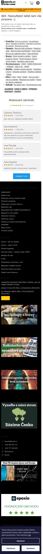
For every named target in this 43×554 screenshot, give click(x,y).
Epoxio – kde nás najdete (10, 242)
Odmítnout (10, 548)
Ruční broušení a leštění (22, 56)
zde (29, 535)
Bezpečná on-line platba (9, 213)
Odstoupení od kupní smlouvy (11, 204)
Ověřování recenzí (7, 219)
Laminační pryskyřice (33, 43)
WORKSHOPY (5, 192)
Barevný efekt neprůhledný (20, 51)
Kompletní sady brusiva (25, 61)
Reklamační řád (6, 207)
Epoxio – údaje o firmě (9, 245)
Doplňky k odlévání (35, 72)
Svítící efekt (36, 51)
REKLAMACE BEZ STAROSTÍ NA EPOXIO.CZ (15, 210)
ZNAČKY (18, 91)
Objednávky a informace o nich (12, 262)
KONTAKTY (9, 91)
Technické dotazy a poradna (11, 269)
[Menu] (38, 3)
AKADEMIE (9, 89)
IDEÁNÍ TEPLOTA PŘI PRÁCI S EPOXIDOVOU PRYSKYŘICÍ (20, 288)
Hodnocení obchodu (21, 100)
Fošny (13, 77)
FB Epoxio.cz (9, 451)
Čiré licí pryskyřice (21, 41)
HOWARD (10, 66)
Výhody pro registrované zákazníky (13, 222)
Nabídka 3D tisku (7, 255)
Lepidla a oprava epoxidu (23, 69)
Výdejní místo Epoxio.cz (9, 272)
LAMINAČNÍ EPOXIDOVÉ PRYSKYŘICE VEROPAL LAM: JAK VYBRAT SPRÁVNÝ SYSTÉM (20, 283)
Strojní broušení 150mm (28, 59)
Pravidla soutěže (7, 231)
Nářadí (9, 74)
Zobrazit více (21, 176)
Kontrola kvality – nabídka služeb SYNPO (15, 252)
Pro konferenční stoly (34, 85)
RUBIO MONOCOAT (34, 64)
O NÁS (3, 259)
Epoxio (7, 455)
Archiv (5, 298)
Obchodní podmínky (8, 201)
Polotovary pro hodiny (27, 79)
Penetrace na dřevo (21, 46)
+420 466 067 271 (11, 445)
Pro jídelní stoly (19, 85)
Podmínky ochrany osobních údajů (13, 198)
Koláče (25, 77)
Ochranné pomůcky (19, 72)
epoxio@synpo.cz (11, 441)
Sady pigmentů (32, 53)
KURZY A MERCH (20, 89)
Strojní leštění (11, 61)
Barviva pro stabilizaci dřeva (16, 53)
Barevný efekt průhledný (23, 48)
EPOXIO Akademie (7, 249)
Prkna (19, 77)
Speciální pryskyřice (18, 43)
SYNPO (26, 66)
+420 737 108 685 (11, 448)
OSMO (23, 64)
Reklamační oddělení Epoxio (11, 266)
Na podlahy (10, 46)
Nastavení (21, 541)
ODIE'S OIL (19, 66)
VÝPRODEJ (33, 89)
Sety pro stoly (34, 77)
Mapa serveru (6, 228)
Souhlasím (30, 548)
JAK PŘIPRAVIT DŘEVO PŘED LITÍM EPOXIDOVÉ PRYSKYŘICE (17, 292)
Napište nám (5, 195)
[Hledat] (26, 3)
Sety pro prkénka (12, 79)
